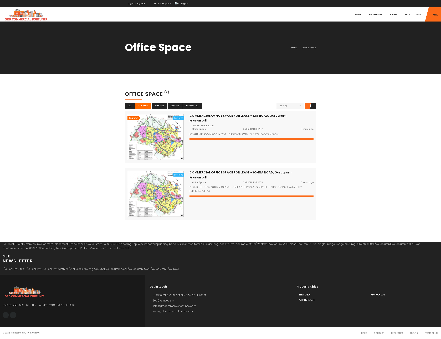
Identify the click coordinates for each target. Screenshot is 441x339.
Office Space (199, 129)
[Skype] (315, 3)
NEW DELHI (305, 294)
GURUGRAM (378, 294)
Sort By (283, 105)
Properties (397, 333)
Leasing (175, 105)
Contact (379, 333)
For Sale (159, 105)
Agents (414, 333)
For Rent (143, 105)
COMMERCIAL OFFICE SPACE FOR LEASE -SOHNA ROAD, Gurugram (240, 172)
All (129, 105)
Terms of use (431, 333)
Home (294, 47)
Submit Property (162, 3)
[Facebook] (309, 3)
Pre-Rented (192, 105)
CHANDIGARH (307, 299)
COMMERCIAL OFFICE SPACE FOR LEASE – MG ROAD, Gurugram (237, 115)
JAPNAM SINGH (34, 332)
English (184, 3)
